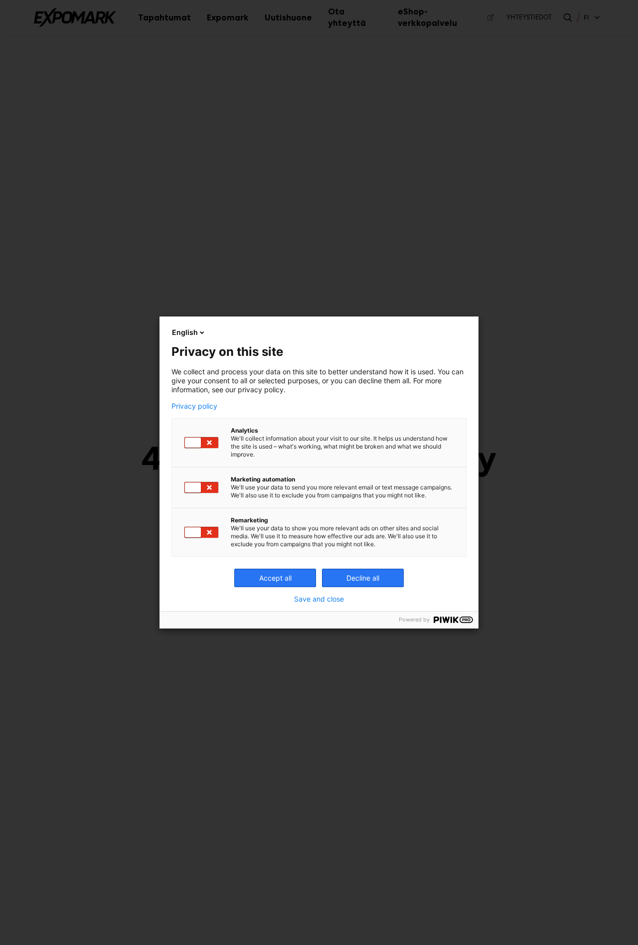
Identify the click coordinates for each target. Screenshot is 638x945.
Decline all (362, 578)
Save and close (319, 599)
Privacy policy (194, 406)
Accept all (275, 578)
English (185, 332)
